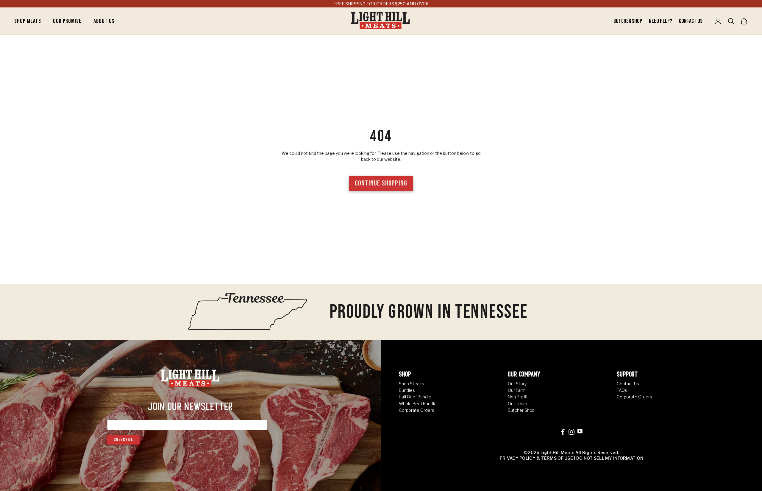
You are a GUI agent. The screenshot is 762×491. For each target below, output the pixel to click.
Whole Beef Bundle (418, 403)
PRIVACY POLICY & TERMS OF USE (536, 458)
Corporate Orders (416, 410)
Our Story (517, 383)
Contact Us (690, 21)
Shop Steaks (411, 383)
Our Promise (67, 21)
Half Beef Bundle (415, 396)
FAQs (622, 390)
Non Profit (518, 396)
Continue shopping (381, 183)
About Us (104, 21)
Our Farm (517, 390)
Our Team (517, 403)
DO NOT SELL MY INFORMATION (609, 458)
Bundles (407, 390)
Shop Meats (27, 21)
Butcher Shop (628, 21)
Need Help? (661, 21)
